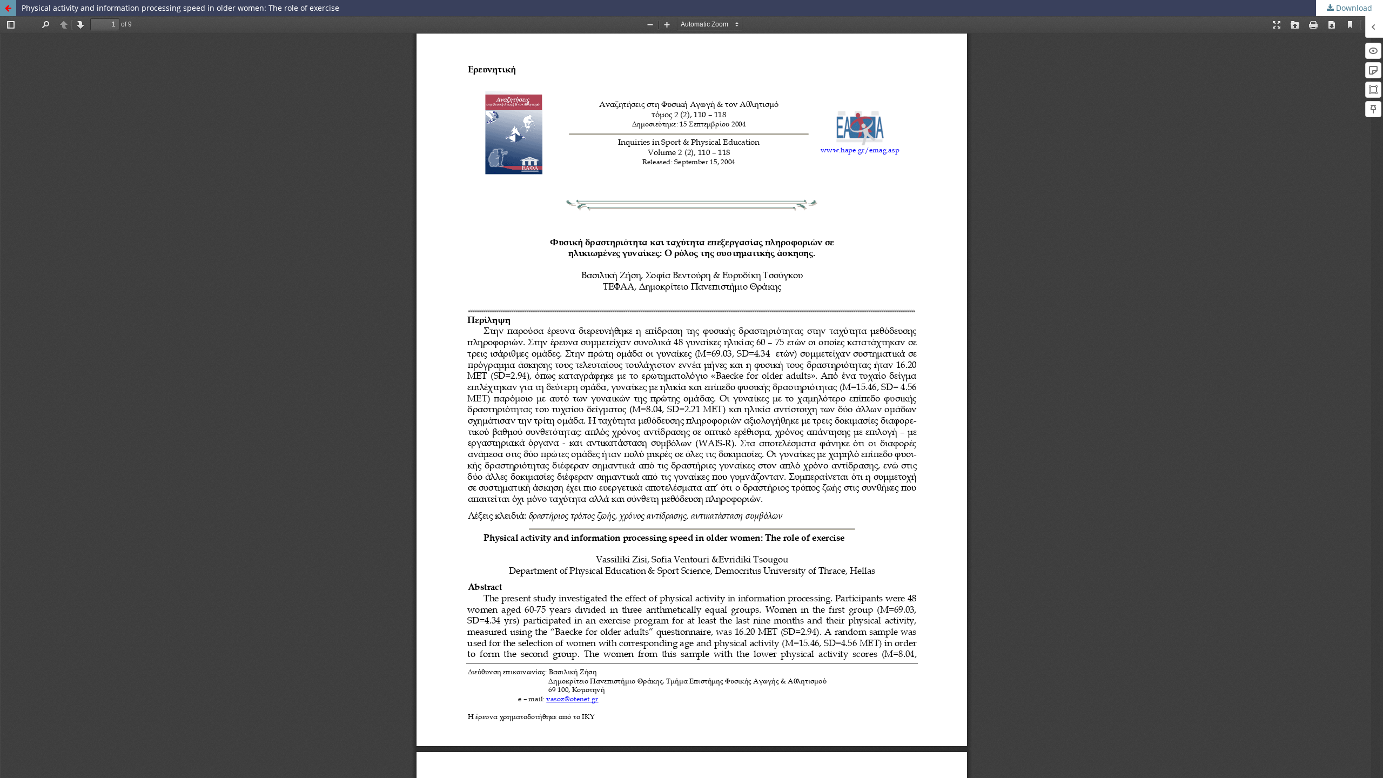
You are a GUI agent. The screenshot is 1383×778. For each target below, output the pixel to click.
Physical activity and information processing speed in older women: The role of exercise (180, 8)
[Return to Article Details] (8, 8)
